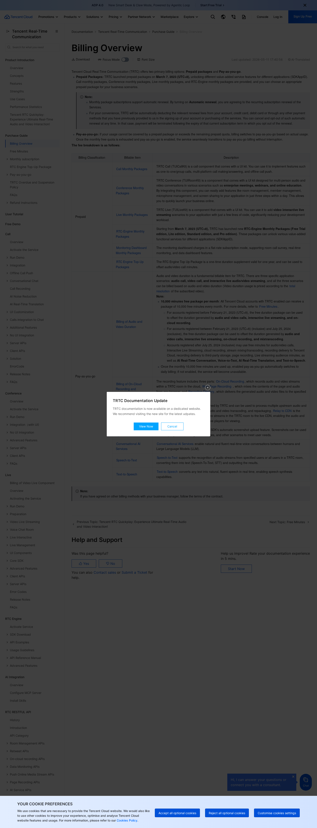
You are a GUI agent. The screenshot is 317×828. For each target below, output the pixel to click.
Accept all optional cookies (177, 813)
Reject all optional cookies (227, 813)
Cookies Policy (126, 820)
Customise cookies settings (277, 813)
